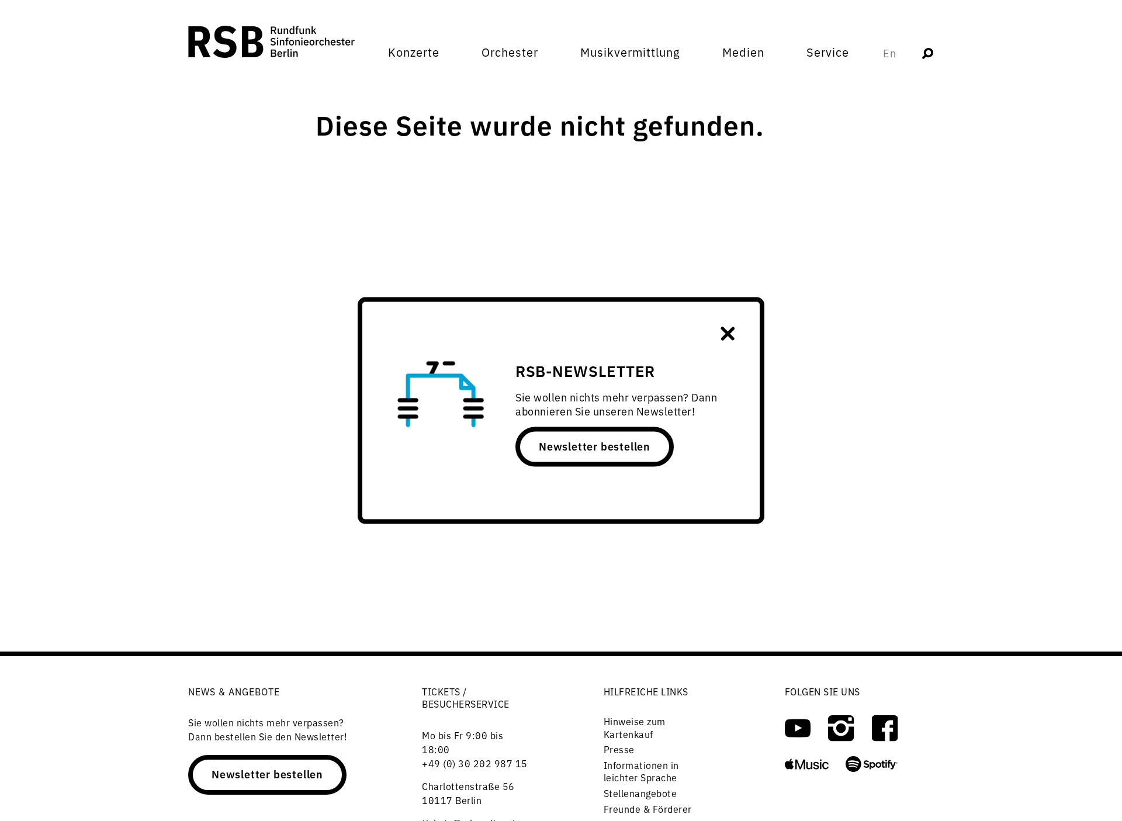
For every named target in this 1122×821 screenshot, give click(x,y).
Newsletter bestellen (594, 445)
